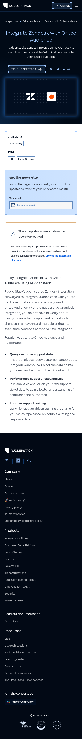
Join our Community (23, 702)
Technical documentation (21, 653)
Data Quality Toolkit (17, 587)
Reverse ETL (12, 566)
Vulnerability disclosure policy (24, 521)
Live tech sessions (16, 646)
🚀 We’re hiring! (15, 500)
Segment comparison (18, 673)
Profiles (9, 559)
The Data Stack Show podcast (24, 680)
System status (14, 601)
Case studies (13, 666)
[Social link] (7, 461)
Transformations (15, 573)
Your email (15, 198)
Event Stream (13, 552)
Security (10, 594)
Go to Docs (11, 621)
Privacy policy (13, 507)
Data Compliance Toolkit (20, 580)
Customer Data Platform (20, 545)
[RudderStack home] (17, 5)
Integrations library (17, 539)
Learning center (15, 659)
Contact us (12, 487)
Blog (7, 639)
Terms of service (15, 514)
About (8, 480)
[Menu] (76, 5)
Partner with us (14, 493)
